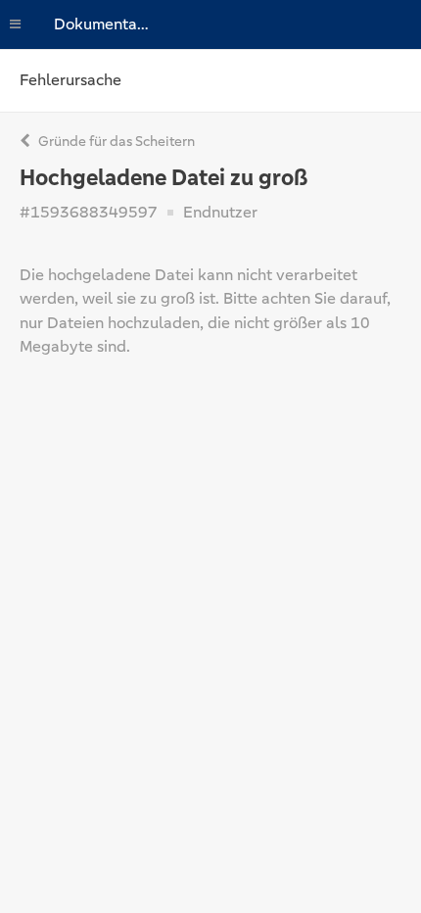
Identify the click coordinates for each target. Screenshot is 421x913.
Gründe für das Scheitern (115, 141)
